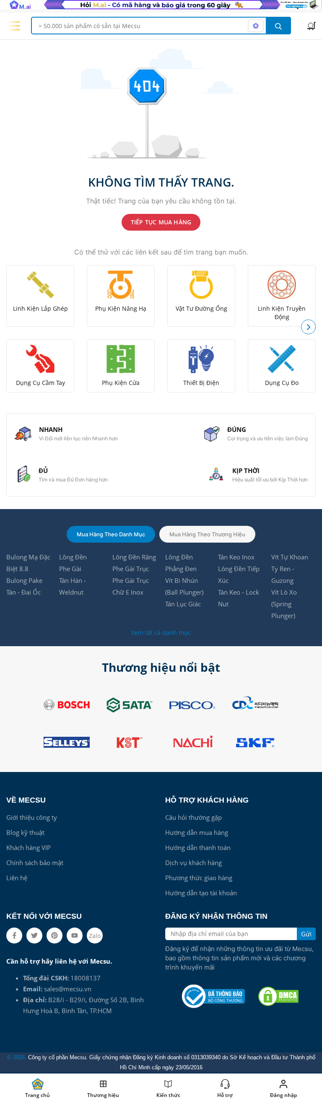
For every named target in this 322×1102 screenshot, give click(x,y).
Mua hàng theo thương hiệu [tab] (207, 534)
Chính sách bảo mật (34, 862)
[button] (308, 327)
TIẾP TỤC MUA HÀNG (161, 222)
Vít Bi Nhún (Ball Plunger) (184, 586)
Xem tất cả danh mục (161, 633)
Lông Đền (73, 557)
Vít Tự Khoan (289, 557)
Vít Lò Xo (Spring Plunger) (284, 604)
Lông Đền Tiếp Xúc (239, 574)
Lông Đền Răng (134, 557)
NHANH (50, 429)
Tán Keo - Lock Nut (238, 598)
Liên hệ (16, 877)
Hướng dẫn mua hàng (196, 832)
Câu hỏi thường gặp (193, 817)
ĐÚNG (236, 429)
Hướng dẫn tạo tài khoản (201, 893)
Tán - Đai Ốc (23, 592)
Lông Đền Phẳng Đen (181, 563)
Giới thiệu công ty (31, 817)
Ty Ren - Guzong (282, 574)
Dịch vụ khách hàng (193, 862)
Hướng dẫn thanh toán (198, 847)
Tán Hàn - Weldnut (72, 586)
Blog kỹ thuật (25, 832)
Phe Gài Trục (130, 568)
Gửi (306, 934)
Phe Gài (70, 568)
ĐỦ (43, 470)
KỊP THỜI (246, 470)
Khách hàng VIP (28, 847)
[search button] (278, 25)
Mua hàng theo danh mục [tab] (111, 534)
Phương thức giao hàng (198, 877)
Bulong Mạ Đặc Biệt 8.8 (28, 563)
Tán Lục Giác (183, 604)
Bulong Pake (24, 580)
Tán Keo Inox (236, 557)
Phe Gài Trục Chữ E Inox (130, 586)
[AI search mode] (255, 25)
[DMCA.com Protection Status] (278, 996)
